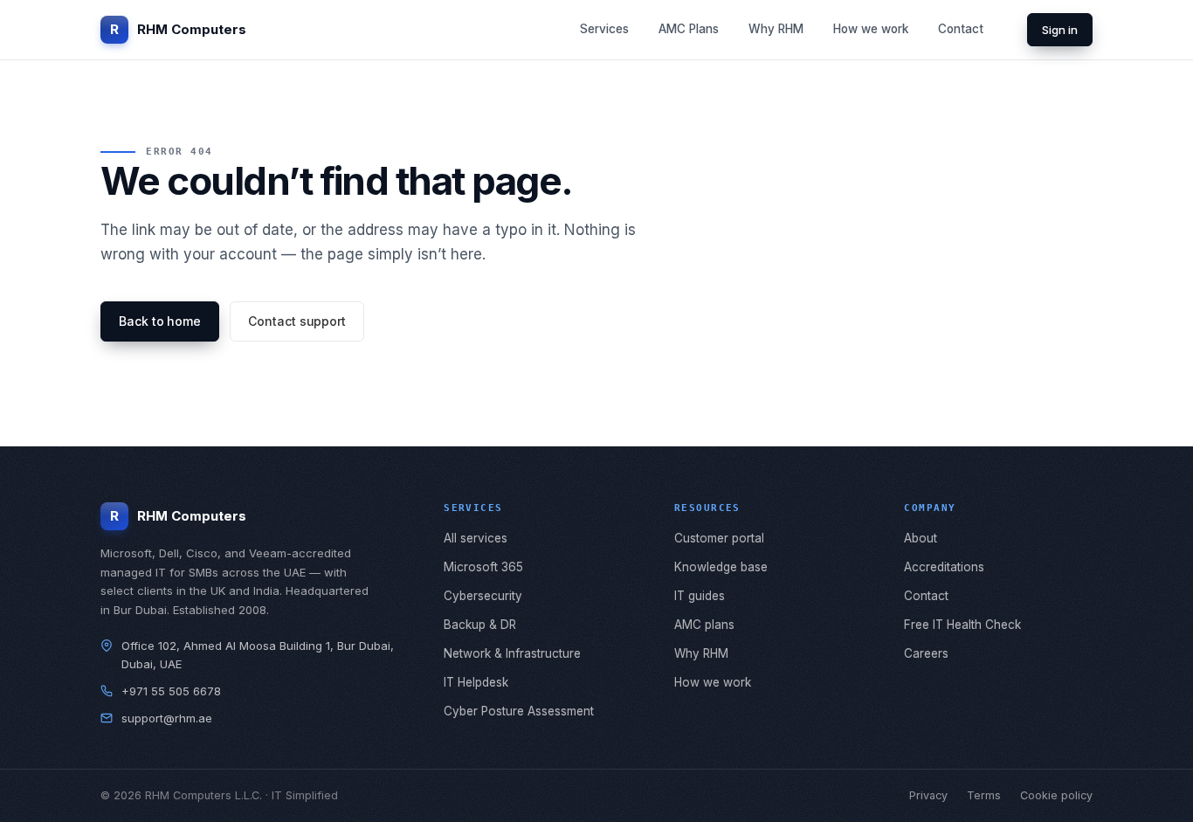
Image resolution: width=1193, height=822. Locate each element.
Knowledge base (721, 567)
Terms (984, 795)
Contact (960, 29)
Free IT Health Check (962, 625)
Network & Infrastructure (512, 653)
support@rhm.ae (166, 718)
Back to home (160, 321)
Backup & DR (480, 625)
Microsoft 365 (483, 567)
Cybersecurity (483, 596)
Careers (926, 653)
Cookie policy (1056, 795)
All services (475, 538)
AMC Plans (689, 29)
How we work (870, 29)
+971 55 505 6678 (171, 691)
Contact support (297, 321)
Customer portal (719, 538)
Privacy (928, 795)
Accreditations (944, 567)
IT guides (699, 596)
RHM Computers (178, 29)
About (920, 538)
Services (604, 29)
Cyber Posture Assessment (519, 711)
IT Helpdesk (476, 682)
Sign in (1060, 30)
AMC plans (704, 625)
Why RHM (775, 29)
